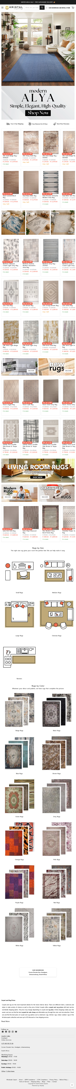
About (21, 1080)
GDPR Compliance (30, 1080)
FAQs (48, 1082)
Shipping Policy (35, 1082)
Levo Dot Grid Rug (9, 531)
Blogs (43, 1082)
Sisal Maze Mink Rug (29, 196)
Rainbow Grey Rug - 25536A (49, 265)
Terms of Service (24, 1082)
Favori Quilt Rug (28, 405)
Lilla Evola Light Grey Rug (30, 346)
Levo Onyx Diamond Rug (29, 532)
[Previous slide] (6, 66)
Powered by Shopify (38, 1085)
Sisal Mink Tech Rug (69, 196)
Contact (54, 1082)
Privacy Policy (54, 1080)
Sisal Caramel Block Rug (9, 197)
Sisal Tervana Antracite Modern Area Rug (50, 197)
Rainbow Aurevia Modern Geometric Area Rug (29, 265)
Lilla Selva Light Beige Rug (10, 346)
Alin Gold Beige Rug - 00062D (10, 157)
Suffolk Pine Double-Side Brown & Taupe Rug (10, 446)
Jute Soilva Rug (67, 305)
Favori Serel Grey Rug (50, 405)
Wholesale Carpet (11, 1080)
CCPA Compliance (42, 1080)
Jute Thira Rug (8, 305)
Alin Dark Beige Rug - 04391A (50, 157)
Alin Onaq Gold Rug (29, 156)
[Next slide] (69, 66)
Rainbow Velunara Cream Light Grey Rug (10, 265)
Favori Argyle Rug (9, 405)
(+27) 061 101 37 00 (7, 1044)
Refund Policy (63, 1080)
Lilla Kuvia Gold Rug (49, 345)
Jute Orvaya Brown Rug (50, 305)
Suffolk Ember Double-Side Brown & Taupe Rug (30, 446)
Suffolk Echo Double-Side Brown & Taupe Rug (50, 446)
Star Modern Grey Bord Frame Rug (49, 532)
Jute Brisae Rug (28, 305)
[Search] (42, 7)
